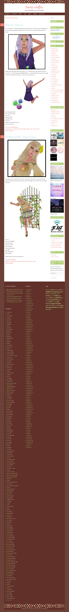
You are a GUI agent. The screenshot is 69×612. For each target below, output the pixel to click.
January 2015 (29, 385)
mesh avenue (9, 461)
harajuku (8, 421)
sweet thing (60, 305)
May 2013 (28, 419)
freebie (53, 295)
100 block (8, 312)
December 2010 (30, 440)
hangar (8, 419)
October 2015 (29, 369)
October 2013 (29, 411)
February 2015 (29, 383)
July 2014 (28, 395)
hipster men (9, 425)
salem (8, 509)
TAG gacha (9, 530)
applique (8, 324)
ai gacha (8, 319)
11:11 (7, 314)
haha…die (53, 64)
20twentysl (9, 315)
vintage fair (9, 589)
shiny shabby (9, 513)
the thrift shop (9, 572)
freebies (8, 397)
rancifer (53, 88)
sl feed (53, 123)
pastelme (53, 86)
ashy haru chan (55, 48)
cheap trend (54, 52)
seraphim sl (54, 93)
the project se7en (10, 565)
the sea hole (33, 261)
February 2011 (29, 437)
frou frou (8, 399)
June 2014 (29, 397)
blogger (8, 336)
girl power (9, 411)
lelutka (23, 261)
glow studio (19, 261)
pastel (55, 301)
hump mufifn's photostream (57, 38)
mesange (50, 300)
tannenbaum (9, 532)
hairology (8, 418)
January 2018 (29, 322)
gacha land (9, 404)
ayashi (59, 290)
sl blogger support (55, 95)
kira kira (8, 437)
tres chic (8, 575)
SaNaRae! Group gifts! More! (57, 244)
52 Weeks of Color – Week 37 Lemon (20, 136)
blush (8, 341)
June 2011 (29, 430)
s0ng (52, 303)
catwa (48, 291)
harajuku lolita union (56, 113)
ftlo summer (23, 129)
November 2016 (30, 347)
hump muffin (34, 6)
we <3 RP (8, 593)
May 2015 (28, 378)
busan (8, 348)
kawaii (58, 297)
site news (8, 520)
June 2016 (29, 355)
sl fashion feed (54, 122)
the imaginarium (10, 560)
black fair (8, 333)
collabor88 (9, 350)
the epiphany (9, 551)
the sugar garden (51, 307)
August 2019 (29, 289)
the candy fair (9, 535)
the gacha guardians (10, 558)
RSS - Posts (54, 255)
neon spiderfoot (55, 81)
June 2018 (29, 314)
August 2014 (29, 393)
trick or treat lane (10, 577)
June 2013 (29, 418)
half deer (60, 295)
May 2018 (29, 315)
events (8, 378)
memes (8, 457)
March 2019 (29, 298)
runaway (48, 303)
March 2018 (29, 319)
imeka (51, 298)
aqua (7, 326)
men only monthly (10, 459)
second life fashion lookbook (57, 118)
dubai (8, 371)
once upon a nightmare (11, 482)
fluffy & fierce (9, 392)
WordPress (42, 14)
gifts (7, 409)
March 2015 (29, 381)
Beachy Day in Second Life (57, 242)
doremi (12, 261)
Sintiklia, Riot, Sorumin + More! (16, 302)
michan (55, 300)
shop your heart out (10, 518)
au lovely (8, 328)
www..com (57, 36)
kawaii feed (54, 117)
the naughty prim (55, 100)
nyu (53, 301)
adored (47, 289)
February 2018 (29, 321)
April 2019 (29, 296)
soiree (8, 523)
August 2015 (29, 373)
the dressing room (10, 549)
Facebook (14, 14)
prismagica (9, 497)
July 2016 (28, 354)
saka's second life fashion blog (57, 90)
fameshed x (9, 381)
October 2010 (29, 444)
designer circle (10, 364)
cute (52, 292)
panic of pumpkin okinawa (12, 485)
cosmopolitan (9, 353)
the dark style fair (10, 546)
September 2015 (30, 371)
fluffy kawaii (9, 393)
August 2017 (29, 331)
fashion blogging (12, 127)
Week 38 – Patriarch (14, 24)
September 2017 (30, 329)
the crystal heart (10, 544)
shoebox (8, 515)
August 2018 (29, 310)
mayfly (47, 299)
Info (25, 14)
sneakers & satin (55, 97)
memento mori (10, 456)
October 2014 (29, 390)
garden (8, 405)
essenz (48, 296)
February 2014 (29, 404)
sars (33, 129)
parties (8, 487)
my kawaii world (55, 79)
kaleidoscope (54, 69)
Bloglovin (7, 14)
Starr (8, 291)
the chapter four (10, 537)
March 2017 (29, 340)
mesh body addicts (10, 463)
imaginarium (9, 430)
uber (7, 582)
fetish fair (8, 388)
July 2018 (28, 312)
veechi (61, 307)
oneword (8, 483)
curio (12, 129)
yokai (49, 309)
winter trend (9, 596)
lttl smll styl (9, 452)
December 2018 (30, 303)
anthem (8, 321)
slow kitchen (27, 261)
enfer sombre (57, 293)
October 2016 (29, 348)
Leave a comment (9, 130)
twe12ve (8, 581)
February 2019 (29, 300)
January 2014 (29, 406)
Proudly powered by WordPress (27, 608)
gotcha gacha (9, 414)
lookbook (8, 447)
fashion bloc (9, 385)
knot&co (8, 438)
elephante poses (58, 292)
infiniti (54, 297)
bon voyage (9, 345)
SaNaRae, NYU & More (56, 245)
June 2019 (29, 293)
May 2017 (28, 336)
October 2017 (29, 328)
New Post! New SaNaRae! (57, 247)
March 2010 (29, 447)
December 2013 (30, 407)
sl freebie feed (54, 125)
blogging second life (56, 111)
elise (50, 293)
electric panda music (56, 57)
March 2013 (29, 423)
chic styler (54, 53)
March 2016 (29, 360)
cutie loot (8, 357)
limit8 (8, 444)
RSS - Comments (55, 256)
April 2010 (29, 445)
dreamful (8, 369)
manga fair (9, 454)
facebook (54, 21)
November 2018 (30, 305)
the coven (8, 541)
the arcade (9, 534)
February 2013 (29, 425)
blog (7, 334)
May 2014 (29, 399)
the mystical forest (10, 563)
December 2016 (30, 345)
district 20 (9, 366)
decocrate (9, 360)
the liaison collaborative (11, 561)
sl (49, 305)
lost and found (9, 451)
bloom (8, 340)
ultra (7, 584)
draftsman (9, 367)
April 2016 (29, 359)
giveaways (9, 412)
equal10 (8, 374)
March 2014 (29, 402)
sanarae (8, 511)
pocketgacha (9, 490)
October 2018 (29, 307)
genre (8, 407)
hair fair (8, 416)
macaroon (54, 78)
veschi (38, 129)
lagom (62, 297)
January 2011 (29, 438)
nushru (28, 129)
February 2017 (29, 341)
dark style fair (9, 359)
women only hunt (10, 598)
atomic (56, 289)
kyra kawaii (54, 74)
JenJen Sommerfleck (11, 293)
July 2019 (28, 291)
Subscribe (54, 277)
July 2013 (28, 416)
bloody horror (9, 338)
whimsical (9, 594)
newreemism (54, 83)
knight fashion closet (56, 71)
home (8, 426)
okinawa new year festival (12, 473)
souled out (9, 525)
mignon (59, 299)
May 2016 (28, 357)
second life (57, 303)
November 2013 (30, 409)
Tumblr (35, 14)
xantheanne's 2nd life (56, 102)
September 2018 (30, 308)
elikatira (47, 293)
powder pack (9, 496)
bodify (8, 343)
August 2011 (29, 426)
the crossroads (9, 542)
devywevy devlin (55, 55)
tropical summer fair (11, 579)
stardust (52, 305)
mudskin (50, 301)
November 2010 (30, 442)
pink (58, 301)
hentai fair (9, 423)
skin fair (8, 522)
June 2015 (29, 376)
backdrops (9, 329)
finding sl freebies (55, 60)
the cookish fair (10, 539)
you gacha (9, 600)
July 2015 (28, 374)
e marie (52, 293)
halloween (47, 297)
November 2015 (30, 367)
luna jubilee (54, 76)
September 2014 (30, 392)
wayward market (10, 591)
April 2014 (29, 400)
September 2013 (30, 412)
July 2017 (28, 333)
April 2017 (29, 338)
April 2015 (29, 380)
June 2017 (29, 334)
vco (58, 307)
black (62, 289)
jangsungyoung (55, 67)
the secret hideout (10, 570)
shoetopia (8, 516)
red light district (10, 499)
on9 (7, 480)
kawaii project (9, 435)
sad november (9, 506)
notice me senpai (10, 471)
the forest (8, 555)
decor (8, 362)
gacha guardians (10, 402)
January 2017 (29, 343)
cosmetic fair (9, 352)
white (47, 309)
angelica (52, 290)
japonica (8, 433)
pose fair (8, 494)
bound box (9, 347)
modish (47, 301)
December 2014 (30, 386)
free (7, 395)
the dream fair (9, 548)
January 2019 (29, 302)
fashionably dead (17, 129)
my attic (8, 466)
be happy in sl (54, 110)
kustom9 (8, 442)
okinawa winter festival (11, 477)
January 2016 (29, 364)
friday (56, 296)
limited (8, 445)
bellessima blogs (55, 50)
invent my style (55, 66)
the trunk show (10, 574)
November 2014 (30, 388)
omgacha (8, 478)
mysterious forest (10, 468)
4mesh (8, 317)
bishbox (8, 331)
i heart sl (53, 115)
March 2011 (29, 435)
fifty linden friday (10, 390)
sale (7, 508)
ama (49, 289)
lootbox (8, 449)
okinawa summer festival (11, 475)
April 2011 (29, 433)
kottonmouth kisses (55, 72)
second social (54, 120)
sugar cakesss (54, 98)
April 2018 (29, 317)
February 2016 (29, 362)
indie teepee (9, 431)
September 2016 (30, 350)
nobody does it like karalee (57, 85)
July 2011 (28, 428)
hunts (17, 127)
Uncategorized (9, 586)
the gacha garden (10, 556)
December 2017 (30, 324)
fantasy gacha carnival (11, 383)
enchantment (9, 373)
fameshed (9, 379)
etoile (8, 376)
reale (31, 129)
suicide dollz (9, 527)
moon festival (9, 464)
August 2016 (29, 352)
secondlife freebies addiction (57, 92)
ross (7, 504)
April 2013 (29, 421)
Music (29, 14)
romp (8, 503)
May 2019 (29, 295)
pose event (9, 492)
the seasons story (10, 567)
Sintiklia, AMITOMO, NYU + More (16, 289)
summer (55, 305)
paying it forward (10, 489)
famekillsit (54, 59)
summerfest (9, 529)
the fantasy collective (11, 553)
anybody (8, 322)
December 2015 (30, 366)
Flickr (20, 14)
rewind (8, 501)
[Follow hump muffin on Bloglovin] (55, 30)
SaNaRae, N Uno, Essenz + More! (16, 291)
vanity (8, 588)
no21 (7, 470)
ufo (35, 129)
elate (15, 261)
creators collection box (11, 355)
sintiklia (47, 305)
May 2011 (28, 432)
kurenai (8, 440)
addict (9, 129)
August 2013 (29, 414)
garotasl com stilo (55, 62)
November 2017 (30, 326)
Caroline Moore (44, 608)
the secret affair (10, 568)
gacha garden (9, 400)
